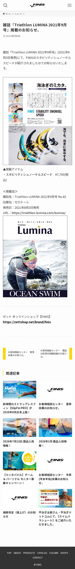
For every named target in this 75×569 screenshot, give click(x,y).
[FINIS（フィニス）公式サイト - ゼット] (37, 5)
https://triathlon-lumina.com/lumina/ (39, 213)
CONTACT (38, 557)
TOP (9, 552)
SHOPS (64, 552)
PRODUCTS (29, 552)
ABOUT (17, 552)
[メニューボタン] (69, 5)
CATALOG (42, 552)
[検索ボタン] (5, 5)
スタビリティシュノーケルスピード (29, 174)
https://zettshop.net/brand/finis (27, 322)
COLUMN (53, 552)
